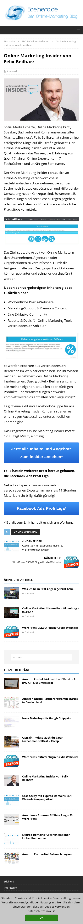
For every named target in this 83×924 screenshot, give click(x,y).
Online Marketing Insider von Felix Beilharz (45, 778)
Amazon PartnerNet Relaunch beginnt (47, 854)
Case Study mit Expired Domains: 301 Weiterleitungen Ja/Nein (47, 797)
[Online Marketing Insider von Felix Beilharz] (11, 780)
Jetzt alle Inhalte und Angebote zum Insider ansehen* (41, 453)
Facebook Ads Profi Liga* (41, 508)
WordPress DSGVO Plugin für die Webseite (50, 628)
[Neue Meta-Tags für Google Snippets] (11, 722)
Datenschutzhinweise (41, 911)
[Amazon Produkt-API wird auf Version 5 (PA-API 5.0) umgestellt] (11, 683)
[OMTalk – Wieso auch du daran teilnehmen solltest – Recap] (11, 741)
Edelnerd (12, 71)
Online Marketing (25, 531)
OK (41, 917)
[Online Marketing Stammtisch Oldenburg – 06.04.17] (11, 612)
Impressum (10, 887)
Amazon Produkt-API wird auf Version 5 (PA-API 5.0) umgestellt (48, 681)
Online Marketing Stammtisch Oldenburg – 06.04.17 (50, 610)
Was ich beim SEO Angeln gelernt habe (48, 589)
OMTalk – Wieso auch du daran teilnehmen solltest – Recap (42, 739)
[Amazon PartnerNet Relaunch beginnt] (11, 858)
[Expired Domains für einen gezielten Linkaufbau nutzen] (11, 839)
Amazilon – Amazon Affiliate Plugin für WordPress (48, 817)
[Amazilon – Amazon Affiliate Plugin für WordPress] (11, 819)
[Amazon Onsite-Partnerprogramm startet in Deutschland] (11, 703)
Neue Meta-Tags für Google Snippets (46, 718)
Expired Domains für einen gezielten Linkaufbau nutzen (46, 836)
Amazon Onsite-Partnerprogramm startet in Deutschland (50, 700)
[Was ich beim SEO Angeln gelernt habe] (11, 593)
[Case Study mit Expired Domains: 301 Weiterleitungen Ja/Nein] (11, 800)
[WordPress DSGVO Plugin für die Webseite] (11, 632)
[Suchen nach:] (41, 657)
